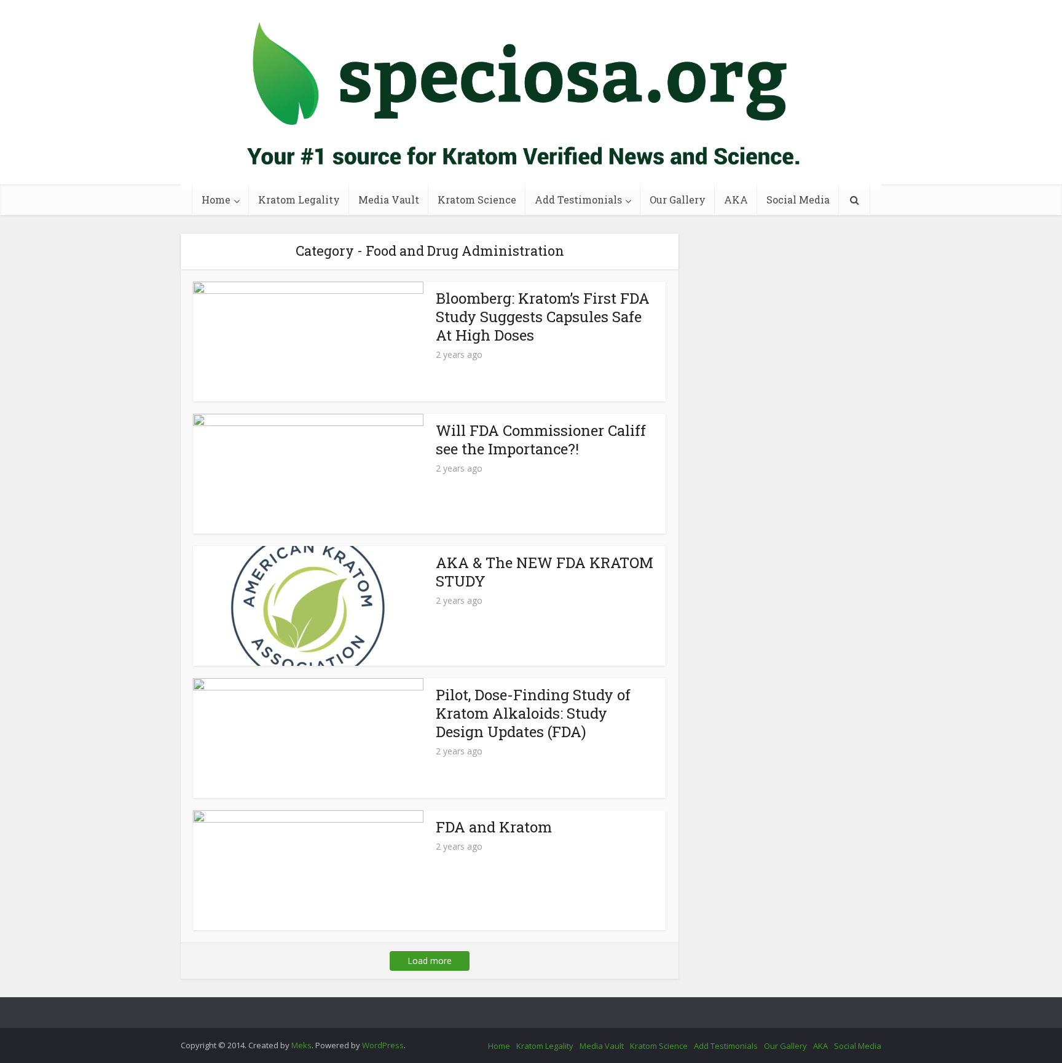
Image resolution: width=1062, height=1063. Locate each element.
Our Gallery (678, 199)
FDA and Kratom (494, 827)
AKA (736, 199)
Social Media (798, 199)
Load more (429, 960)
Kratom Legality (299, 199)
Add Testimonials (578, 199)
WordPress (383, 1045)
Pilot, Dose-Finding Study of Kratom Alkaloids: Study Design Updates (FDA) (533, 713)
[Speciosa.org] (531, 94)
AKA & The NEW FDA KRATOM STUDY (544, 572)
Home (216, 199)
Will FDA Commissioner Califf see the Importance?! (541, 440)
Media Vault (388, 199)
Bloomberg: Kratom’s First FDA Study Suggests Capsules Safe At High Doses (543, 316)
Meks (301, 1045)
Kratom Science (477, 199)
